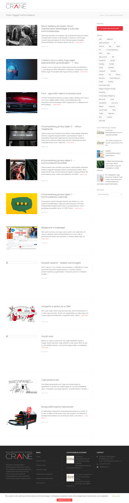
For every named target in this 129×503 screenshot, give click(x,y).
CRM (100, 53)
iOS (110, 74)
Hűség (101, 67)
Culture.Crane (41, 465)
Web (100, 117)
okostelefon (103, 103)
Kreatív (101, 81)
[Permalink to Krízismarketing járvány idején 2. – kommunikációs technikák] (21, 169)
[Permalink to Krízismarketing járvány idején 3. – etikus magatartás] (21, 135)
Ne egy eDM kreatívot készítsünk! (57, 407)
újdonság (102, 120)
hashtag (101, 64)
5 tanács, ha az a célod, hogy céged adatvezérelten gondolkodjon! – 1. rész (60, 61)
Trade (114, 110)
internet (101, 74)
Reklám (101, 106)
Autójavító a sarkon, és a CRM (55, 306)
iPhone (118, 74)
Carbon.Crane (41, 461)
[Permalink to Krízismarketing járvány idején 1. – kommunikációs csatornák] (21, 203)
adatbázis (110, 39)
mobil (112, 99)
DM (113, 57)
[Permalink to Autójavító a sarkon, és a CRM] (21, 314)
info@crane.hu (104, 467)
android (101, 46)
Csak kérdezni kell (50, 380)
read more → (79, 42)
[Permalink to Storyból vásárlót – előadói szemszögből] (21, 277)
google (112, 60)
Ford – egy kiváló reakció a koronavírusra (61, 93)
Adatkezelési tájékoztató (44, 478)
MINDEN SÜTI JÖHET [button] (64, 500)
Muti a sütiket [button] (116, 496)
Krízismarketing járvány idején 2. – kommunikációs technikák (58, 161)
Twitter (101, 113)
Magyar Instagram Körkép (107, 89)
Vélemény (111, 113)
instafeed (111, 67)
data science (103, 57)
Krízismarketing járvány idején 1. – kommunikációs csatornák (58, 195)
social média (103, 110)
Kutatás (110, 81)
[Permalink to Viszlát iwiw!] (21, 350)
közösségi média (104, 85)
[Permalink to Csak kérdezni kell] (21, 386)
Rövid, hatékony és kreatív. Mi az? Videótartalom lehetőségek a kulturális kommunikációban (60, 28)
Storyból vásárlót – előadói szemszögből (61, 263)
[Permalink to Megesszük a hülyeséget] (21, 237)
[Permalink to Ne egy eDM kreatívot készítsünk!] (21, 417)
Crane (38, 456)
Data (108, 53)
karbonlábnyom (115, 78)
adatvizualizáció (104, 43)
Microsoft (102, 99)
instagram (102, 71)
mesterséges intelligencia (107, 96)
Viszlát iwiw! (47, 336)
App (110, 46)
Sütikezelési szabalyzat (44, 474)
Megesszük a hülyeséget (53, 227)
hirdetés (111, 64)
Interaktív (113, 71)
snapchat (112, 106)
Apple (118, 46)
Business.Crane (41, 470)
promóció (115, 103)
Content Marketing (112, 50)
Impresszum (40, 483)
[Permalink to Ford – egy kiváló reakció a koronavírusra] (21, 102)
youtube (109, 117)
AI (114, 43)
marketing (102, 92)
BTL (100, 50)
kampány (102, 78)
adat (100, 39)
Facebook (102, 60)
